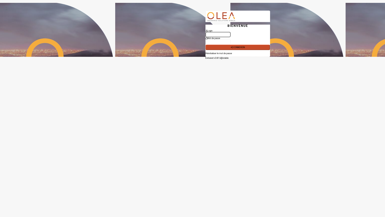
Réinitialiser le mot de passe (219, 53)
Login (210, 31)
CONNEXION (239, 47)
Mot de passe (213, 38)
